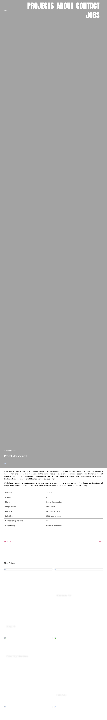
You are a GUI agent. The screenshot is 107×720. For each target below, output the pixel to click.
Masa (6, 10)
